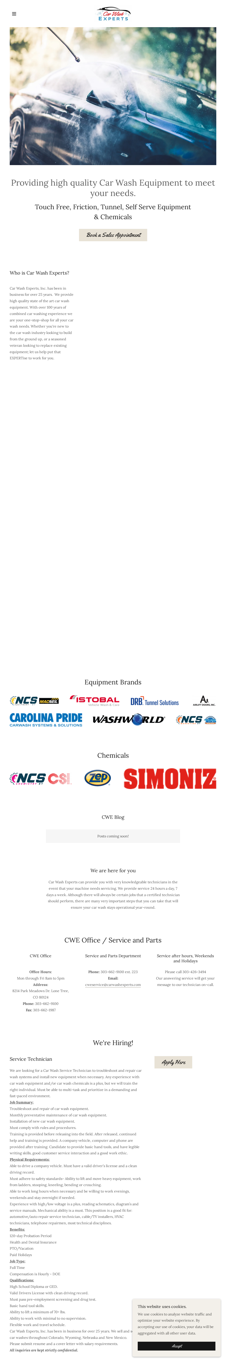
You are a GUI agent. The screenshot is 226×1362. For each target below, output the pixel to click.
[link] (113, 13)
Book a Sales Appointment (113, 235)
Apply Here (173, 1062)
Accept (177, 1346)
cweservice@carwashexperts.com (113, 984)
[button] (14, 13)
